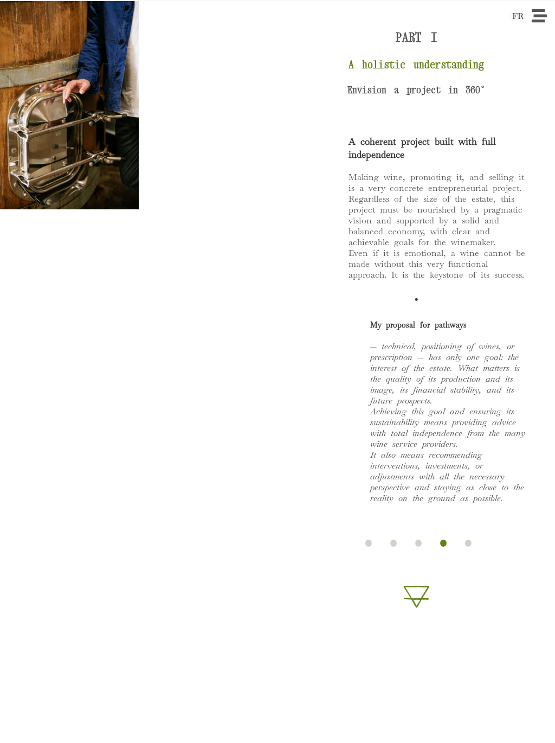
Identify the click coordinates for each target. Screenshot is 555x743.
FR (518, 16)
